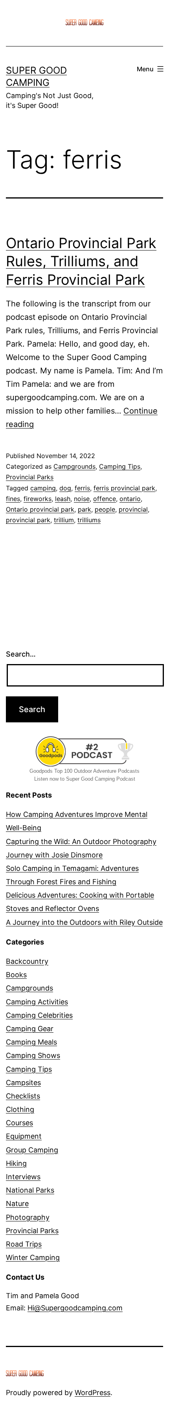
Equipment (24, 1136)
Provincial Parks (29, 477)
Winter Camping (33, 1257)
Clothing (20, 1109)
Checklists (23, 1096)
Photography (28, 1217)
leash (62, 499)
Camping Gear (29, 1028)
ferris (82, 488)
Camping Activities (37, 1002)
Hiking (16, 1163)
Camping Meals (31, 1042)
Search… (21, 654)
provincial (133, 509)
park (84, 509)
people (105, 509)
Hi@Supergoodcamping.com (75, 1308)
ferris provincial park (124, 488)
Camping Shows (33, 1055)
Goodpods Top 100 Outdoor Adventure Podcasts (84, 771)
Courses (19, 1123)
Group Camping (32, 1150)
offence (104, 499)
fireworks (37, 499)
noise (82, 499)
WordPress (92, 1392)
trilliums (89, 520)
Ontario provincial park (40, 509)
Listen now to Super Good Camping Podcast (84, 779)
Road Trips (24, 1244)
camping (43, 488)
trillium (64, 520)
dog (65, 488)
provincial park (28, 520)
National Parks (30, 1190)
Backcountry (27, 961)
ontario (130, 499)
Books (16, 975)
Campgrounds (74, 466)
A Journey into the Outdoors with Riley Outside (84, 922)
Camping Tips (119, 466)
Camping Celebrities (39, 1015)
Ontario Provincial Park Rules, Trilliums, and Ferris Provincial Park (81, 261)
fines (13, 499)
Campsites (23, 1082)
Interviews (23, 1177)
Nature (17, 1203)
